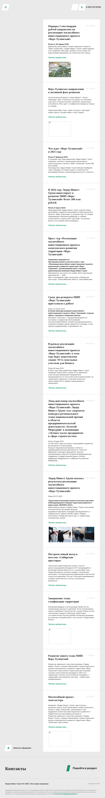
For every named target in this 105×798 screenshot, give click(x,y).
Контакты (15, 768)
